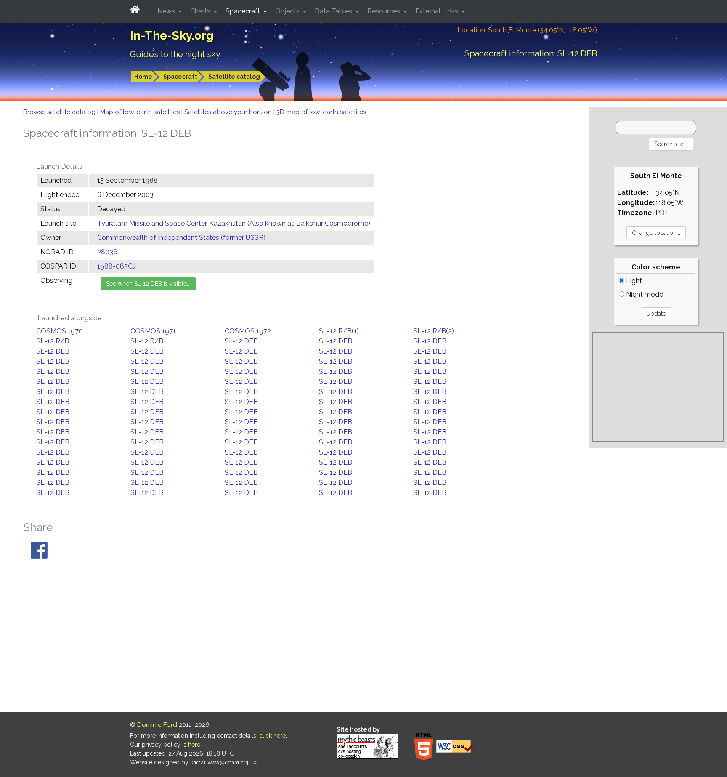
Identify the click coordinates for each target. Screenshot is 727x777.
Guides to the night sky (175, 54)
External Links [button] (437, 11)
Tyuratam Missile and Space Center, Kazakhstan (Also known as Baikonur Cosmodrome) (233, 223)
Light (633, 281)
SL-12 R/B (52, 341)
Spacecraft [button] (244, 11)
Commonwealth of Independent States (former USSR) (181, 238)
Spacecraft (180, 76)
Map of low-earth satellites (140, 112)
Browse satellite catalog (60, 112)
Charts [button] (201, 11)
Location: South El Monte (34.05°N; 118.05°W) (527, 30)
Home (143, 76)
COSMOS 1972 (248, 331)
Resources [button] (384, 11)
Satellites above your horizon (228, 112)
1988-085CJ (116, 266)
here (194, 744)
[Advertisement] (658, 386)
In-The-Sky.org (172, 36)
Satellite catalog (234, 76)
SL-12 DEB (241, 341)
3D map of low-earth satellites (321, 112)
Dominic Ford (157, 725)
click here (272, 735)
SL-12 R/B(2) (433, 331)
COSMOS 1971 (153, 331)
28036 (107, 252)
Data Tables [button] (334, 11)
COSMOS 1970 (59, 331)
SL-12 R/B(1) (339, 331)
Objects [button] (288, 11)
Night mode (643, 294)
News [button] (167, 11)
